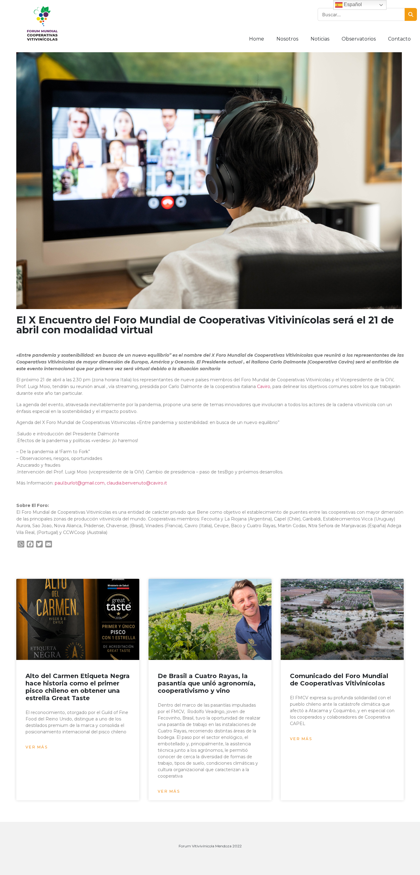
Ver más (37, 747)
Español (352, 4)
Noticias (320, 39)
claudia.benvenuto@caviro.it (137, 483)
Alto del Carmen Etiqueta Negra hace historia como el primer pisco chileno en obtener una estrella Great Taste (78, 687)
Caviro (263, 386)
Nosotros (287, 39)
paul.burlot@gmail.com (79, 483)
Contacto (399, 39)
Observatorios (359, 39)
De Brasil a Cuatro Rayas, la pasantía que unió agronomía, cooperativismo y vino (207, 683)
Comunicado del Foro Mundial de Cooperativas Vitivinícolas (339, 679)
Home (256, 39)
